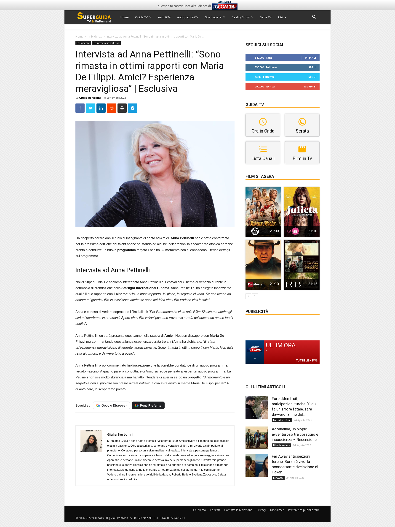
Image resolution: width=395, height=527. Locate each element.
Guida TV (141, 17)
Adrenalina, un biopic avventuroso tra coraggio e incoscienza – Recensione (295, 434)
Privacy (261, 510)
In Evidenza (95, 36)
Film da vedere (281, 445)
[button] (314, 17)
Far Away (278, 477)
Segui (312, 67)
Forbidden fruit (282, 420)
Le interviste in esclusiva (106, 43)
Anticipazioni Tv (188, 17)
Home (124, 17)
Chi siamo (199, 510)
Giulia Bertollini (90, 97)
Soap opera (213, 17)
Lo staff (215, 510)
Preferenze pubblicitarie (304, 510)
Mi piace (310, 57)
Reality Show (241, 17)
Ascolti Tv (164, 17)
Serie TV (265, 17)
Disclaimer (277, 510)
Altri (280, 17)
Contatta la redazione (238, 510)
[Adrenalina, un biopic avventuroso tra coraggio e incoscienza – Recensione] (257, 437)
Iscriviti (310, 86)
